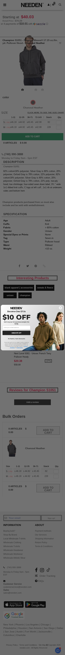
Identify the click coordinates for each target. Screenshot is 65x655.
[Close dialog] (60, 307)
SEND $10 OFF (16, 333)
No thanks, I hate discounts (16, 338)
